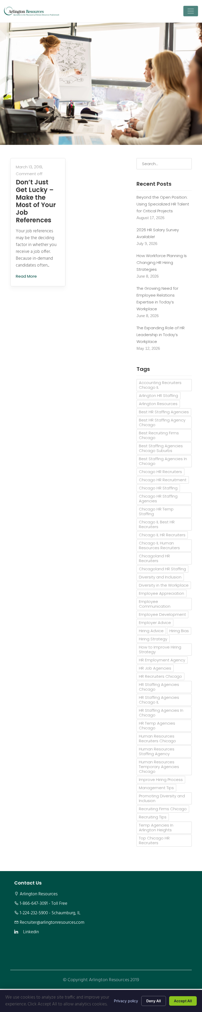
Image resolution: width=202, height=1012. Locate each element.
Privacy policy (126, 1001)
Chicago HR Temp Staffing (156, 511)
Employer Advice (155, 622)
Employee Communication (154, 604)
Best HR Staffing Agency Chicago (162, 422)
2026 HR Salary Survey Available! (158, 233)
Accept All (183, 1001)
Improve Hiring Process (161, 779)
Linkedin (31, 932)
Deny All (153, 1001)
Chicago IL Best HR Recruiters (157, 524)
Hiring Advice (151, 630)
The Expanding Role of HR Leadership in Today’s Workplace (161, 334)
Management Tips (156, 787)
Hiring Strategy (153, 639)
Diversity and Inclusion (160, 577)
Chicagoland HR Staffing (162, 569)
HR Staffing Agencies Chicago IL (159, 700)
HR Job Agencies (155, 668)
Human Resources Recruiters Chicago (157, 738)
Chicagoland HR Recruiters (154, 558)
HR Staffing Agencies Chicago (159, 687)
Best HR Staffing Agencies (164, 412)
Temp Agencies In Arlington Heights (156, 827)
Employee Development (162, 614)
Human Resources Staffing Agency (156, 751)
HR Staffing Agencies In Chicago (161, 713)
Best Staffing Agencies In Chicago (163, 461)
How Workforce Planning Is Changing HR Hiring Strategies (162, 262)
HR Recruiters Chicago (160, 676)
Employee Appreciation (161, 593)
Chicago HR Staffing (158, 488)
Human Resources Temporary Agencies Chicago (159, 766)
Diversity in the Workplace (164, 585)
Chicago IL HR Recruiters (162, 535)
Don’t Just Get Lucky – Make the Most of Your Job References (36, 201)
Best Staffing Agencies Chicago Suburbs (161, 448)
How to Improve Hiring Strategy (160, 649)
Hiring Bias (179, 630)
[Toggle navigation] (190, 11)
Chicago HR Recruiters (160, 471)
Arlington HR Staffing (158, 395)
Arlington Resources (158, 403)
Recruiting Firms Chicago (163, 809)
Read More (27, 276)
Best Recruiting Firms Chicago (159, 435)
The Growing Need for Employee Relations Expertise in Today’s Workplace (157, 299)
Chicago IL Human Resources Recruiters (159, 545)
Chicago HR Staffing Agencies (158, 498)
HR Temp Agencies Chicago (157, 725)
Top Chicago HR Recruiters (154, 840)
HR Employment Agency (162, 660)
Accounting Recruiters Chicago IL (160, 385)
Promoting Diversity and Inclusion (162, 798)
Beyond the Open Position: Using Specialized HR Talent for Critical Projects (163, 204)
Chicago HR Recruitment (162, 480)
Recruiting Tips (152, 817)
